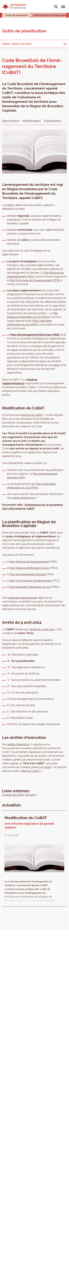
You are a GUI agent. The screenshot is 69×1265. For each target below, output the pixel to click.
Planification (52, 121)
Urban (47, 767)
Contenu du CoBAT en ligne (18, 794)
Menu (62, 5)
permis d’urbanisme (23, 497)
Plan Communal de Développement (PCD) (35, 280)
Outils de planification (17, 15)
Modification (31, 121)
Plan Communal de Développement (31, 580)
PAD (24, 361)
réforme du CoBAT (32, 415)
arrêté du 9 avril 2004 (42, 629)
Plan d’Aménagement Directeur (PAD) (35, 334)
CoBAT (10, 205)
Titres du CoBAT (30, 770)
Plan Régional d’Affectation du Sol (29, 568)
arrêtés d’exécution (18, 744)
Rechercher (56, 5)
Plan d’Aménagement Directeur (28, 574)
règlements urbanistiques (22, 597)
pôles (56, 365)
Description (10, 121)
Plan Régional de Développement (29, 561)
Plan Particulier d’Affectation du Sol (30, 586)
